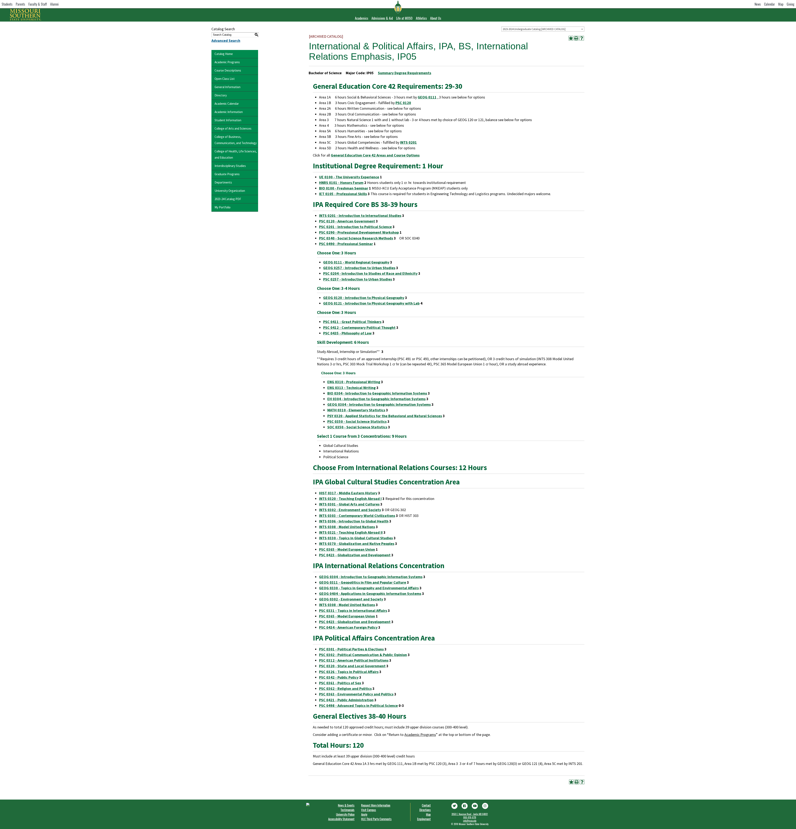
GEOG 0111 (427, 97)
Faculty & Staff (37, 4)
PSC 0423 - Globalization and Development (355, 555)
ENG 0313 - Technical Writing (351, 387)
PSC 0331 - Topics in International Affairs (353, 610)
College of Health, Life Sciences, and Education (236, 154)
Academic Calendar (227, 104)
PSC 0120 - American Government (347, 221)
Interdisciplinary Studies (230, 166)
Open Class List (225, 79)
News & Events (346, 805)
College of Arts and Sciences (233, 128)
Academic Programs (227, 62)
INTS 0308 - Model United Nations (347, 526)
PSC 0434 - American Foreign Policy (348, 627)
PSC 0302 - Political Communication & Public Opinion (363, 654)
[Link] (454, 805)
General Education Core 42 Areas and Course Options (375, 155)
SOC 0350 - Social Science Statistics (357, 427)
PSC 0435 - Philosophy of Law (347, 333)
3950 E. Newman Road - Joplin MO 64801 (469, 814)
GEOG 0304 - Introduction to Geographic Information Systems (379, 404)
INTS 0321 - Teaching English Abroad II (351, 532)
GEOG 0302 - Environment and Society (351, 599)
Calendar (769, 4)
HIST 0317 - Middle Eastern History (348, 493)
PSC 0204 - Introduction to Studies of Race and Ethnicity (370, 273)
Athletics (421, 18)
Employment (424, 819)
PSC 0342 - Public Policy (338, 677)
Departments (223, 182)
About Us (435, 18)
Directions (425, 809)
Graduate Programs (227, 174)
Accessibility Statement (341, 819)
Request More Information (375, 805)
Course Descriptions (228, 70)
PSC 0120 (403, 102)
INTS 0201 (408, 142)
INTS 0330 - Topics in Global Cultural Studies (356, 538)
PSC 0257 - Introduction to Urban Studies (357, 279)
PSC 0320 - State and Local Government (352, 666)
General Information (227, 87)
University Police (345, 814)
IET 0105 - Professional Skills (343, 193)
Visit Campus (368, 809)
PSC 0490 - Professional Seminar (346, 243)
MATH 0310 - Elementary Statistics (356, 410)
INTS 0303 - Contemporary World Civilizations (357, 515)
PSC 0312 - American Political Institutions (353, 660)
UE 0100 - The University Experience (349, 177)
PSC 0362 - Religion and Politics (345, 688)
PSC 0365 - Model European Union (347, 549)
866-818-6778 (469, 817)
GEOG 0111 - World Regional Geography (356, 262)
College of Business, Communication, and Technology (236, 140)
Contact (426, 805)
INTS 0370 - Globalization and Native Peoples (356, 543)
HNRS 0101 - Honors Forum (341, 182)
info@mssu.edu (469, 820)
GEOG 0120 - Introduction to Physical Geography (363, 297)
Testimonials (347, 809)
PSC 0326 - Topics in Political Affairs (349, 671)
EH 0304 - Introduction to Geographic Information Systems (376, 398)
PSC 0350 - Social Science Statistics (357, 421)
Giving (790, 4)
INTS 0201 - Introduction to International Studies (360, 215)
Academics (361, 18)
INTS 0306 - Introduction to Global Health (353, 521)
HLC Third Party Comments (376, 819)
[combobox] (542, 29)
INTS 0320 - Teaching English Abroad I (350, 498)
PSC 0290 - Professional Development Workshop (359, 232)
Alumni (54, 4)
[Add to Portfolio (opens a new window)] (571, 38)
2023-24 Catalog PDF (228, 199)
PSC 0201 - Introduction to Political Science (355, 226)
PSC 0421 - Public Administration (346, 700)
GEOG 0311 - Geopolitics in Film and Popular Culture (362, 582)
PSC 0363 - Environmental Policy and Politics (356, 694)
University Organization (230, 191)
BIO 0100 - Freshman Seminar (343, 188)
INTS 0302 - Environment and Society (350, 509)
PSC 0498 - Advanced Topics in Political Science (358, 705)
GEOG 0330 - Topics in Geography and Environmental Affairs (369, 588)
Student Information (228, 120)
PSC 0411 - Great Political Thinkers (352, 321)
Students (7, 4)
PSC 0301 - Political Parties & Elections (351, 649)
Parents (20, 4)
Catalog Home (224, 54)
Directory (221, 95)
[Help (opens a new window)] (581, 38)
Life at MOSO (404, 18)
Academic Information (229, 112)
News (758, 4)
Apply (364, 814)
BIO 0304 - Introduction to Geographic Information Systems (377, 393)
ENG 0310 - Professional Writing (353, 381)
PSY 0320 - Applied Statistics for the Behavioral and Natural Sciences (384, 415)
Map (780, 4)
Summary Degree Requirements (404, 73)
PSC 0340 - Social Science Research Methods (356, 238)
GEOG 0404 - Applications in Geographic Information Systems (370, 593)
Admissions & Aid (382, 18)
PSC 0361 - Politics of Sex (340, 683)
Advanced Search (225, 40)
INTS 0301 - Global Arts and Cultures (349, 504)
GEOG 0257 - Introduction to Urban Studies (359, 267)
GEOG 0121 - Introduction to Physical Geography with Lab (371, 303)
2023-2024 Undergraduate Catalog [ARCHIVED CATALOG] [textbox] (534, 29)
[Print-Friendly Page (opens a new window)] (576, 38)
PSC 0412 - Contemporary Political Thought (359, 327)
